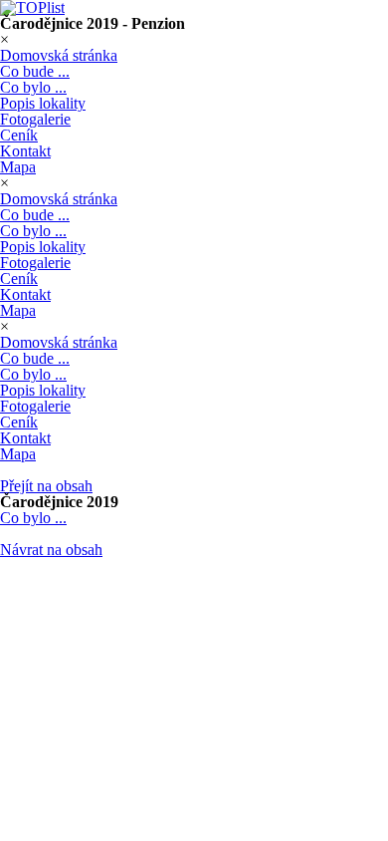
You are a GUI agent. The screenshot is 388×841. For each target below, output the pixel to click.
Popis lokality (43, 103)
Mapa (18, 166)
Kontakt (25, 150)
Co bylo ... (33, 87)
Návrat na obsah (51, 549)
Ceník (19, 135)
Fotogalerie (35, 119)
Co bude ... (35, 71)
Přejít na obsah (46, 485)
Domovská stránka (58, 55)
